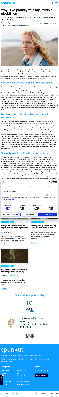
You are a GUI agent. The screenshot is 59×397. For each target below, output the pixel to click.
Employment (4, 373)
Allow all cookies (48, 214)
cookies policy (11, 199)
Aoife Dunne (52, 23)
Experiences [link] (5, 222)
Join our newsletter (41, 375)
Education (4, 384)
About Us (19, 379)
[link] (12, 350)
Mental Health (21, 376)
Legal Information (6, 381)
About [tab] (48, 186)
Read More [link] (4, 244)
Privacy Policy (5, 394)
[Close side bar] (3, 375)
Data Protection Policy (23, 381)
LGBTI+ (19, 373)
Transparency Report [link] (7, 361)
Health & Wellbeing (22, 370)
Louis (11, 232)
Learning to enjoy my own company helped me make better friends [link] (43, 227)
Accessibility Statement (23, 384)
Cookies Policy (15, 394)
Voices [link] (12, 222)
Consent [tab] (10, 186)
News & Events (5, 370)
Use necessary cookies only (10, 214)
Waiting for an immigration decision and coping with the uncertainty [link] (14, 271)
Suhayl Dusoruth (14, 275)
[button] (56, 3)
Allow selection (29, 214)
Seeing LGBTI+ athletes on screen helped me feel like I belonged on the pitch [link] (14, 228)
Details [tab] (29, 186)
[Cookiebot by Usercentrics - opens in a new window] (50, 182)
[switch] (22, 208)
